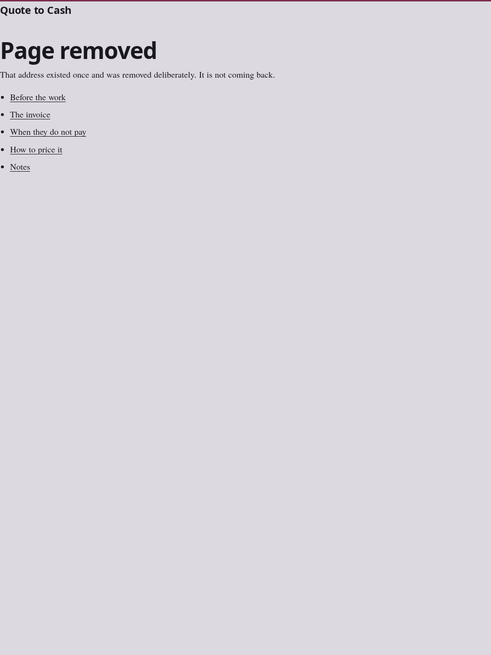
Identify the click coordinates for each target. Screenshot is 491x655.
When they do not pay (48, 131)
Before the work (38, 97)
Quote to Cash (35, 10)
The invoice (30, 114)
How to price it (36, 149)
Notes (20, 166)
